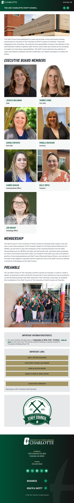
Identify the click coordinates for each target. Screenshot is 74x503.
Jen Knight (11, 227)
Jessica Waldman (14, 100)
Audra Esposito (13, 142)
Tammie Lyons (45, 100)
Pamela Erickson (47, 142)
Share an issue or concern (37, 368)
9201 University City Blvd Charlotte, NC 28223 (37, 455)
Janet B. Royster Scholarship (37, 358)
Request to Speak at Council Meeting (37, 374)
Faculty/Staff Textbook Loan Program (37, 363)
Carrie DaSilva (12, 185)
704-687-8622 (37, 464)
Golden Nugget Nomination (37, 384)
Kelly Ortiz (44, 185)
